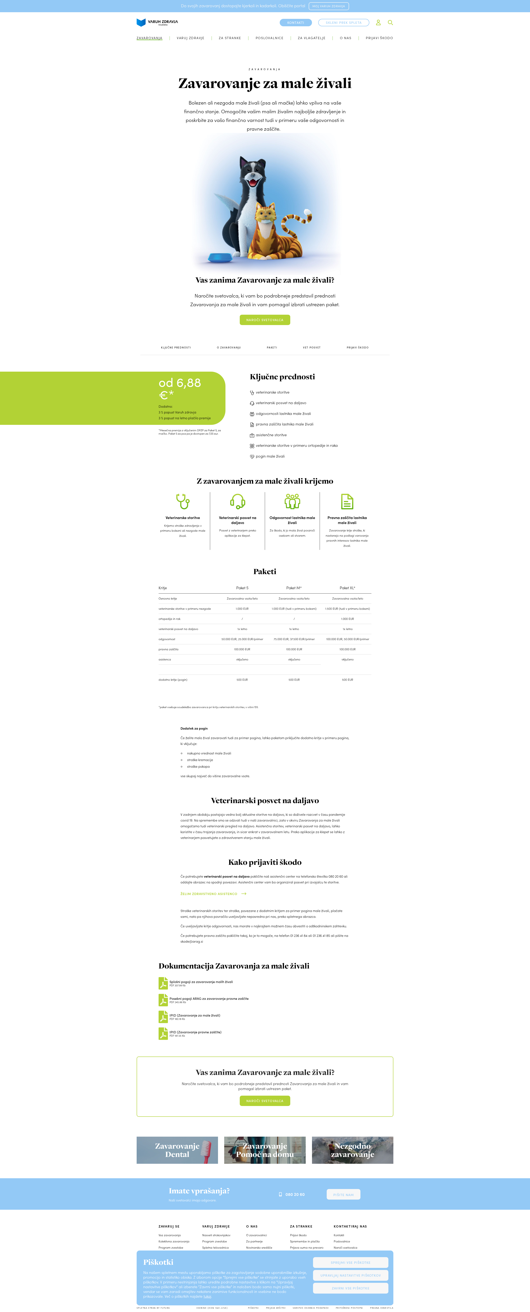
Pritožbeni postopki (349, 1307)
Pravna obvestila (381, 1307)
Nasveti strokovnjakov (216, 1235)
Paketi (272, 347)
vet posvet (312, 347)
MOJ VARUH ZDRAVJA (328, 6)
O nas (346, 38)
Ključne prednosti (176, 347)
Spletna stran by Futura (153, 1307)
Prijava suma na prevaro (306, 1247)
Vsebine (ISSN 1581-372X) (212, 1307)
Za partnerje (254, 1241)
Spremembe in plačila (305, 1241)
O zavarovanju (229, 347)
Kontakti (339, 1235)
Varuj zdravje (191, 38)
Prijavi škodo (379, 38)
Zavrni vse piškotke (351, 1288)
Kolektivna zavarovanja (174, 1241)
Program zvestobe (171, 1247)
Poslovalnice (270, 38)
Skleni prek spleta (344, 22)
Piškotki (253, 1307)
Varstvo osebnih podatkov (311, 1307)
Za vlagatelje (311, 38)
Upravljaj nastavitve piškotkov (350, 1275)
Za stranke (230, 38)
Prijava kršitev (276, 1307)
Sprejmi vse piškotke (351, 1262)
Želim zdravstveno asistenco (209, 893)
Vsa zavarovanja (170, 1235)
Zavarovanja (150, 38)
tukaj (207, 1296)
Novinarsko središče (259, 1247)
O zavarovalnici (256, 1235)
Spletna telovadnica (215, 1247)
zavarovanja (265, 69)
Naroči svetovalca (264, 320)
